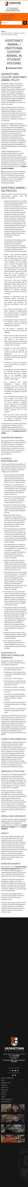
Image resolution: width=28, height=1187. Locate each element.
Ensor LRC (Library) (6, 1099)
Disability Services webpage (14, 826)
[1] (14, 100)
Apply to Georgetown (12, 1108)
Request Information (7, 1078)
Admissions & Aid (6, 1082)
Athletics (4, 1092)
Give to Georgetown (13, 1138)
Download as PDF (15, 68)
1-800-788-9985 (15, 1055)
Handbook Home (8, 15)
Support (3, 1094)
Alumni (3, 1097)
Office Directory (6, 1101)
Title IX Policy (7, 17)
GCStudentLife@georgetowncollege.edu (14, 1060)
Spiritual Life (5, 1090)
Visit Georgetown (13, 1128)
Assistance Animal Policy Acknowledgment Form (14, 868)
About (3, 1080)
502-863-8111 (16, 1057)
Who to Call (6, 19)
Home (3, 31)
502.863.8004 (14, 1061)
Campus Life (4, 1087)
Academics (4, 1085)
